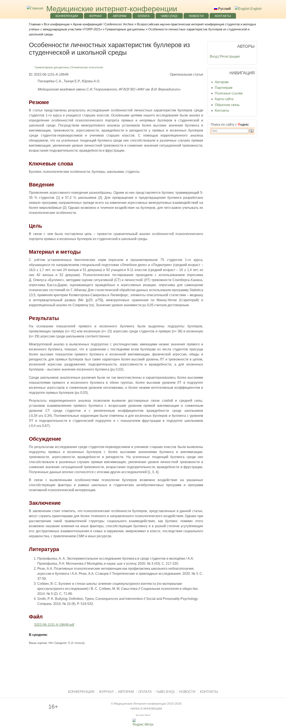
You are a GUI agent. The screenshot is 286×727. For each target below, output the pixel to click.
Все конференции (57, 24)
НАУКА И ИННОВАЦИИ (146, 708)
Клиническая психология (87, 67)
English (256, 8)
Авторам (221, 82)
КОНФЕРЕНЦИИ (66, 16)
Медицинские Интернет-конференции (140, 703)
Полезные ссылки (229, 93)
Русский (224, 8)
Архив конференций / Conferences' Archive (103, 24)
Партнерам (223, 87)
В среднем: (38, 635)
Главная (35, 24)
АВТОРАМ (119, 16)
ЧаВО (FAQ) (169, 16)
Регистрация (230, 56)
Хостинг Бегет (143, 715)
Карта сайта (224, 99)
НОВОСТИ (196, 16)
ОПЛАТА (143, 16)
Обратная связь (227, 105)
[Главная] (34, 8)
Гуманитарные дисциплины (125, 29)
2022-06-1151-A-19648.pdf (54, 624)
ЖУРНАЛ (95, 16)
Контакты (222, 110)
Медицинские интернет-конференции (111, 8)
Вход (214, 56)
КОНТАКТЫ (223, 16)
